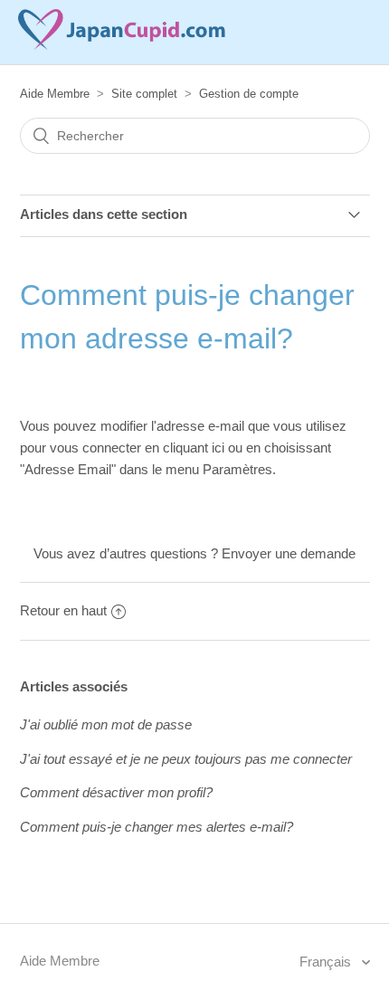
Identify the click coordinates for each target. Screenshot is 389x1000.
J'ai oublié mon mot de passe (106, 724)
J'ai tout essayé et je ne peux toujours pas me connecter (186, 759)
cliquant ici (195, 447)
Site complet (144, 93)
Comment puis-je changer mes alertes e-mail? (156, 826)
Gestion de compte (249, 93)
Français (327, 961)
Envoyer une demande (289, 553)
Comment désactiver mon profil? (116, 792)
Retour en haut (63, 610)
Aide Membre (55, 93)
